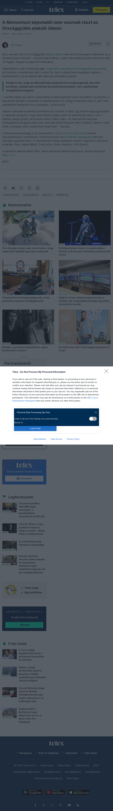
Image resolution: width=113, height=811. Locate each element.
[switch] (93, 419)
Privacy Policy (73, 439)
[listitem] (55, 412)
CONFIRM (35, 429)
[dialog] (56, 405)
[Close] (107, 372)
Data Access (56, 439)
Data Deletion (40, 439)
